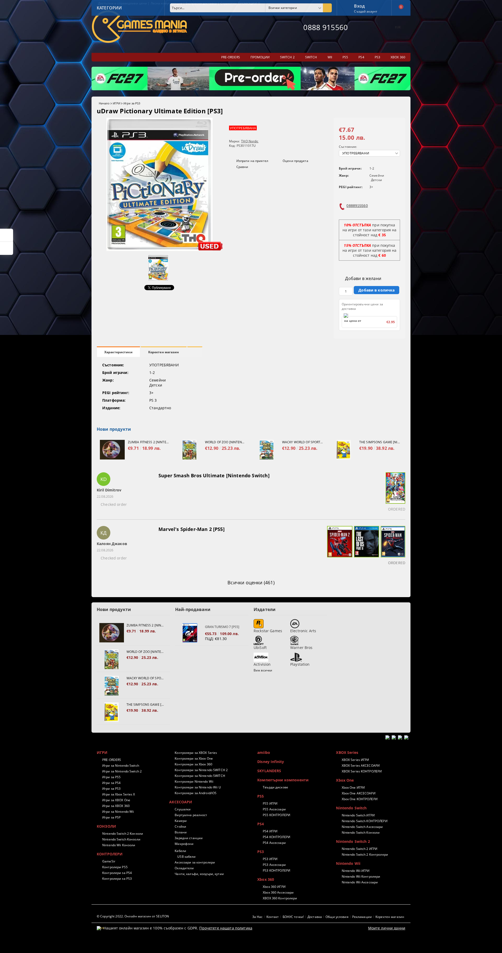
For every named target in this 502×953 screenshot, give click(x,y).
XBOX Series (347, 752)
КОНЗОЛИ (106, 826)
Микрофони (184, 844)
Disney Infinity (270, 761)
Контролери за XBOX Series (196, 752)
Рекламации (362, 917)
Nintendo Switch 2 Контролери (365, 854)
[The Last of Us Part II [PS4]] (365, 546)
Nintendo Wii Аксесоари (360, 882)
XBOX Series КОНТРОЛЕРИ (362, 771)
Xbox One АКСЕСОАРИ (358, 793)
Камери (181, 821)
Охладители (184, 868)
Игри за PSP (111, 817)
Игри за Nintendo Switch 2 (122, 771)
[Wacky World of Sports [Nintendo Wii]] (266, 449)
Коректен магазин (163, 352)
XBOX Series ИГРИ (355, 760)
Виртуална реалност (191, 815)
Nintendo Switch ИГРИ (358, 815)
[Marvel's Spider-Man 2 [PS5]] (339, 546)
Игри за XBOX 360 (116, 806)
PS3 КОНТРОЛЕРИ (276, 870)
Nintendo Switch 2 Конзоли (122, 833)
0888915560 (357, 206)
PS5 (260, 796)
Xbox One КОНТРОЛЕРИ (359, 799)
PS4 (260, 823)
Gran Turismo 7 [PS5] (222, 627)
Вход (359, 5)
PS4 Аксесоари (274, 842)
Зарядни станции (189, 838)
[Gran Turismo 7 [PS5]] (190, 633)
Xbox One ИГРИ (353, 787)
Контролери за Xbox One (194, 758)
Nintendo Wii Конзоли (118, 845)
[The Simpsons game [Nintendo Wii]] (344, 449)
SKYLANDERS (269, 770)
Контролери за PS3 (117, 878)
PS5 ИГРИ (270, 803)
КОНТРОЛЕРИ (110, 853)
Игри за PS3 (131, 103)
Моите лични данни (386, 928)
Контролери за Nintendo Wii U (198, 787)
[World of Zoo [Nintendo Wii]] (189, 449)
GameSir (108, 861)
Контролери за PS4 (117, 873)
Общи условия (337, 917)
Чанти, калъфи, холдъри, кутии (199, 874)
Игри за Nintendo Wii (118, 811)
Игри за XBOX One (116, 800)
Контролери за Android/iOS (195, 793)
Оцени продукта (295, 161)
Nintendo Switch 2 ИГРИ (359, 849)
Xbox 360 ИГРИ (274, 886)
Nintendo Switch (351, 807)
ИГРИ (116, 103)
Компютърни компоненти (283, 779)
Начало (104, 103)
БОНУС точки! (293, 917)
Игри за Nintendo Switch (120, 765)
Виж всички (263, 670)
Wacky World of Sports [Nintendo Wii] (302, 442)
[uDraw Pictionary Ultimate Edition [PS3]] (159, 249)
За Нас (257, 917)
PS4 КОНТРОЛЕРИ (276, 837)
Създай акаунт (365, 11)
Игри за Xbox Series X (118, 794)
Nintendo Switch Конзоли (121, 839)
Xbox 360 (265, 879)
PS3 (260, 851)
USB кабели (186, 856)
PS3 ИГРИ (270, 859)
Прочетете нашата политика (225, 928)
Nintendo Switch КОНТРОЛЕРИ (364, 821)
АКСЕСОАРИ (180, 801)
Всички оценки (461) (250, 582)
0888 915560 (325, 27)
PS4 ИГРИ (270, 831)
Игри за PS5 (111, 777)
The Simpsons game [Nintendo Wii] (379, 442)
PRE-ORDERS (111, 760)
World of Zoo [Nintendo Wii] (225, 442)
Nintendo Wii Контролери (361, 876)
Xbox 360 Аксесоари (278, 892)
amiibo (263, 752)
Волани (181, 832)
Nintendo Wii (348, 863)
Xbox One (345, 780)
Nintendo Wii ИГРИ (355, 870)
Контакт (272, 917)
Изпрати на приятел (252, 161)
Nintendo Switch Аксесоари (362, 827)
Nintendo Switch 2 (353, 841)
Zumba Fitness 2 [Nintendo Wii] (148, 442)
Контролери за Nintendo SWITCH (200, 775)
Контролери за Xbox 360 (193, 764)
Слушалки (183, 809)
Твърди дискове (275, 787)
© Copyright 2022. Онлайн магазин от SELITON (133, 916)
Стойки (180, 826)
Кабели (180, 851)
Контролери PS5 (115, 867)
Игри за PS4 (111, 783)
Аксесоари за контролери (195, 862)
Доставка (314, 917)
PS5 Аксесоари (274, 809)
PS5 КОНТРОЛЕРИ (276, 815)
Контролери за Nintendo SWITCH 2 (201, 770)
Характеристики (118, 352)
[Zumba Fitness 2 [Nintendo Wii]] (112, 449)
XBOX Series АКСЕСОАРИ (361, 765)
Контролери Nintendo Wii (194, 781)
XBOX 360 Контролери (280, 898)
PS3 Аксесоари (274, 864)
